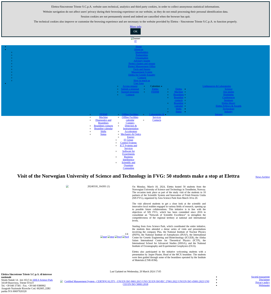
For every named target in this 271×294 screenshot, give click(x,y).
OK (135, 31)
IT (135, 41)
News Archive (262, 177)
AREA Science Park (42, 280)
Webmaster (264, 285)
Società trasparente (260, 276)
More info (135, 26)
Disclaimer (264, 279)
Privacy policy (262, 282)
